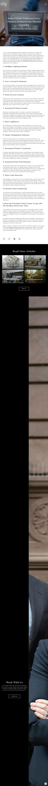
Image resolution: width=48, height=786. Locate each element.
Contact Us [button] (14, 696)
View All (24, 288)
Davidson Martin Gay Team (29, 60)
